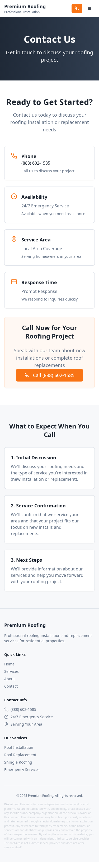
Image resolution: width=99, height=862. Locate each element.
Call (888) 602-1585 (53, 375)
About (9, 678)
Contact (11, 686)
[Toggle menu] (89, 8)
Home (9, 663)
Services (11, 671)
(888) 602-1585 (35, 163)
